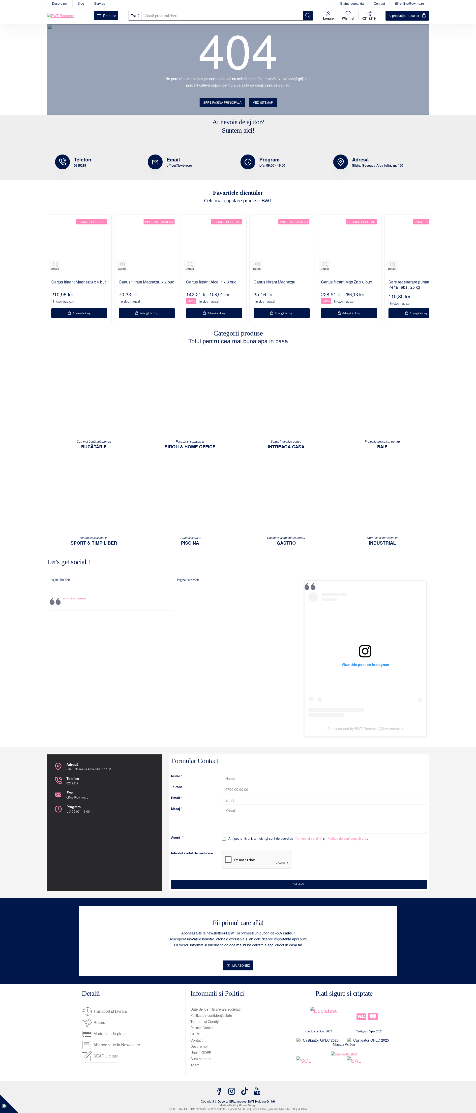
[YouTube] (257, 1091)
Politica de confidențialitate (346, 838)
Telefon (176, 787)
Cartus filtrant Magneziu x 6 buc (79, 282)
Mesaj (175, 809)
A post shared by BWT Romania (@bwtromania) (365, 729)
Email (175, 798)
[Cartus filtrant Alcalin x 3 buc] (214, 246)
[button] (54, 266)
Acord (175, 837)
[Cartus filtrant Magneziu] (282, 246)
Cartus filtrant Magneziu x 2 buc (146, 282)
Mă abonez (241, 965)
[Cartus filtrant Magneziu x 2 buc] (147, 246)
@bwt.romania (74, 598)
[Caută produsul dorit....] (308, 15)
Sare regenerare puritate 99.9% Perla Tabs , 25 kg (416, 284)
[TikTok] (244, 1091)
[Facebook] (219, 1091)
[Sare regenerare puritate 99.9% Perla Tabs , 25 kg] (416, 246)
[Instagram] (232, 1091)
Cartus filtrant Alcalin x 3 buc (211, 282)
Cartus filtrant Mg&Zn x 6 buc (346, 282)
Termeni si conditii (308, 838)
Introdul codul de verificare (192, 853)
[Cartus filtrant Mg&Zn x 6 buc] (349, 246)
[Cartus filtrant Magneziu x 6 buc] (79, 246)
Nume (175, 776)
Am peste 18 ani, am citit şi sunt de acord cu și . (297, 838)
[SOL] (319, 1066)
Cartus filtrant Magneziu (274, 282)
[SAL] (369, 1066)
